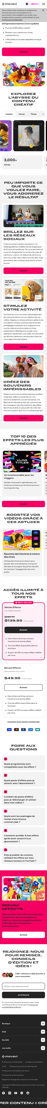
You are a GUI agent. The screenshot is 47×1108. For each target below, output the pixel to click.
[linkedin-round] (21, 1093)
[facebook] (3, 1093)
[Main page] (9, 4)
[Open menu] (43, 3)
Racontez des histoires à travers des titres (22, 555)
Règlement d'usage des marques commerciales (20, 1079)
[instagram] (9, 1093)
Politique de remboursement (13, 1075)
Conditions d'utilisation (34, 1062)
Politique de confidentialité (12, 20)
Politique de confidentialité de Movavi (20, 1006)
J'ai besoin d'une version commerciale (23, 721)
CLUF (4, 1066)
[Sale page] (32, 4)
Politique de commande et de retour (15, 1071)
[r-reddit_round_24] (27, 1093)
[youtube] (15, 1093)
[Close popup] (43, 15)
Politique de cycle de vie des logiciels (23, 1066)
